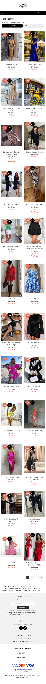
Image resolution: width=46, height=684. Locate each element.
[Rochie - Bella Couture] (11, 278)
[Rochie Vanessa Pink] (11, 370)
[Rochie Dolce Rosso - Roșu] (34, 414)
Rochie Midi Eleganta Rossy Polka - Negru (11, 344)
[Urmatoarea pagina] (41, 577)
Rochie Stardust (34, 519)
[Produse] (3, 13)
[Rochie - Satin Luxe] (34, 46)
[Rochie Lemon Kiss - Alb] (11, 414)
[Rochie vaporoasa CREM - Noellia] (11, 92)
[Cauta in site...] (43, 13)
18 (38, 577)
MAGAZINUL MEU (22, 648)
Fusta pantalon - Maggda (11, 246)
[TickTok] (25, 628)
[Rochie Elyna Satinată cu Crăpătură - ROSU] (34, 547)
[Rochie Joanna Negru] (34, 326)
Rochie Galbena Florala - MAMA (34, 109)
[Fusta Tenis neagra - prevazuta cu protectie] (34, 231)
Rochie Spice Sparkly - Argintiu (11, 520)
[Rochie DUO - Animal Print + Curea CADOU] (34, 459)
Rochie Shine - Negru (11, 204)
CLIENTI (22, 653)
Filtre (13, 26)
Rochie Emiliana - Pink (11, 477)
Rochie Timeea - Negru (34, 152)
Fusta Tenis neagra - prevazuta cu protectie (34, 247)
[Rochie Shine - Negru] (11, 184)
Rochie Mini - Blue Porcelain (34, 299)
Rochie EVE (11, 563)
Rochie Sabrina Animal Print (34, 204)
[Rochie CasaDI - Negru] (34, 370)
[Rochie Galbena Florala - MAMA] (34, 92)
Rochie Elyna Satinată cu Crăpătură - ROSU (34, 564)
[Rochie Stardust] (34, 504)
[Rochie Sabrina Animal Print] (34, 184)
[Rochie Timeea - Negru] (34, 136)
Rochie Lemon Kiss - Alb (11, 431)
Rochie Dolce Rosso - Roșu (34, 431)
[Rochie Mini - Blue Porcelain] (34, 278)
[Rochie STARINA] (11, 47)
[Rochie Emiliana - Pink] (11, 459)
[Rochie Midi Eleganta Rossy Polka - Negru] (11, 327)
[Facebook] (21, 628)
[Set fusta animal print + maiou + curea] (11, 135)
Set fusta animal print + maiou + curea (11, 153)
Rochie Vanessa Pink (11, 386)
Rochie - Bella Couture (11, 299)
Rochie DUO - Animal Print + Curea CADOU (34, 478)
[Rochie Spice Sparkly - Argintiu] (11, 503)
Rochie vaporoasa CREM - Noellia (11, 109)
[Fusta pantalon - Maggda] (11, 231)
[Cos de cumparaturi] (38, 13)
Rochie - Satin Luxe (34, 64)
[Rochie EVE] (11, 546)
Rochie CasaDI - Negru (35, 386)
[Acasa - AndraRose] (23, 5)
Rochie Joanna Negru (34, 343)
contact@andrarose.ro (24, 641)
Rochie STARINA (11, 64)
